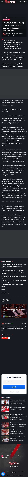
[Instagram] (26, 323)
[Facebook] (24, 323)
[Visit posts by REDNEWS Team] (4, 34)
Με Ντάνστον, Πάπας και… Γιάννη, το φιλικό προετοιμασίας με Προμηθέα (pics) (18, 416)
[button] (2, 1)
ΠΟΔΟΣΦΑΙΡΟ (6, 19)
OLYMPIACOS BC (14, 403)
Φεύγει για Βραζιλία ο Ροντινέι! (17, 407)
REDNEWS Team (9, 33)
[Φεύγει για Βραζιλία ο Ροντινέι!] (5, 409)
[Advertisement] (14, 84)
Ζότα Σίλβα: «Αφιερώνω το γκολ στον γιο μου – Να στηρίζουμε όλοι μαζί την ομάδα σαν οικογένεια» (13, 266)
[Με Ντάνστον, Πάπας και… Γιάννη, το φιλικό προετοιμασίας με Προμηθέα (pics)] (5, 416)
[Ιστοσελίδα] (22, 323)
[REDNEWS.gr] (10, 1)
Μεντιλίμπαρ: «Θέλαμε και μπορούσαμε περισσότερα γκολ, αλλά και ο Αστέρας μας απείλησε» (12, 272)
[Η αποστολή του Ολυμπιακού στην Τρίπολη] (5, 439)
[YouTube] (12, 467)
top (8, 293)
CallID (16, 392)
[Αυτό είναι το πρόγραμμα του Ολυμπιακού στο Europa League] (5, 424)
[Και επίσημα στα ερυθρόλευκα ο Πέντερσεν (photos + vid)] (5, 432)
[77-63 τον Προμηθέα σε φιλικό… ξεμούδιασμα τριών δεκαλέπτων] (5, 402)
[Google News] (15, 467)
